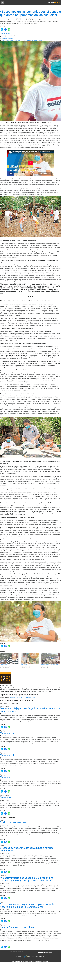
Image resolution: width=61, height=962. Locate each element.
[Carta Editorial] (9, 658)
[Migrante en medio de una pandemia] (50, 658)
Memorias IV (7, 733)
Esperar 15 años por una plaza (17, 927)
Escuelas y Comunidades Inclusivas (25, 40)
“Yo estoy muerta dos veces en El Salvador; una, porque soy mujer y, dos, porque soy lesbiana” (27, 879)
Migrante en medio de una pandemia (50, 664)
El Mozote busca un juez (13, 822)
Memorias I (6, 797)
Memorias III (7, 755)
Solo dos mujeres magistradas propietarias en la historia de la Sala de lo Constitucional (27, 905)
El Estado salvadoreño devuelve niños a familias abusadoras (26, 849)
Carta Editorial (3, 664)
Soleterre (40, 40)
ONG (36, 40)
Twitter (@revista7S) (29, 697)
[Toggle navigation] (2, 2)
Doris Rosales (6, 33)
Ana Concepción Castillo (9, 40)
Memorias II (6, 777)
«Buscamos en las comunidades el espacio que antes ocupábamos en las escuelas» (30, 13)
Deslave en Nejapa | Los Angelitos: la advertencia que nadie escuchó (30, 709)
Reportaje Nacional (7, 38)
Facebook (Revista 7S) (16, 697)
